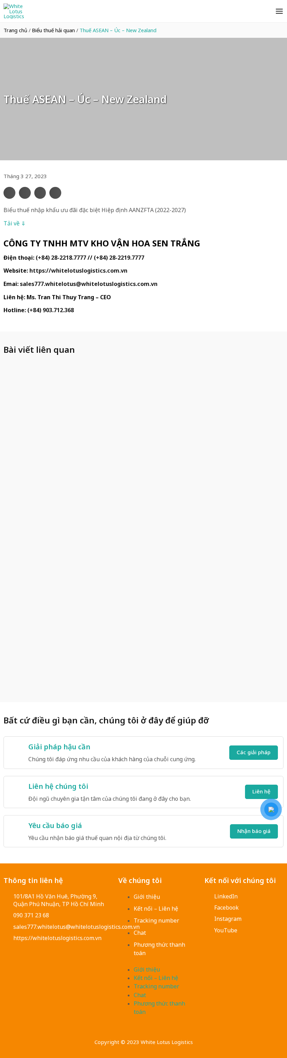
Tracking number (156, 920)
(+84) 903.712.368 (50, 310)
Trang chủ (15, 30)
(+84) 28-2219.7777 (119, 257)
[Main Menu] (279, 11)
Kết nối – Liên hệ (156, 908)
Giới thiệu (147, 897)
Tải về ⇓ (15, 223)
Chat (140, 933)
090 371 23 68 (31, 915)
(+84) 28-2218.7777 (61, 257)
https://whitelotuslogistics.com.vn (78, 270)
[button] (9, 193)
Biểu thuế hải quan (53, 30)
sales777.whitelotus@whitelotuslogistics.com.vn (89, 284)
